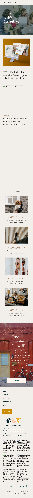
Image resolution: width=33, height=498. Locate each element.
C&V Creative (8, 69)
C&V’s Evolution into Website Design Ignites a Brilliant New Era (15, 75)
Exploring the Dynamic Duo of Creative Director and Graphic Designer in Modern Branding (15, 124)
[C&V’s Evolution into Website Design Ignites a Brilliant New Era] (16, 52)
